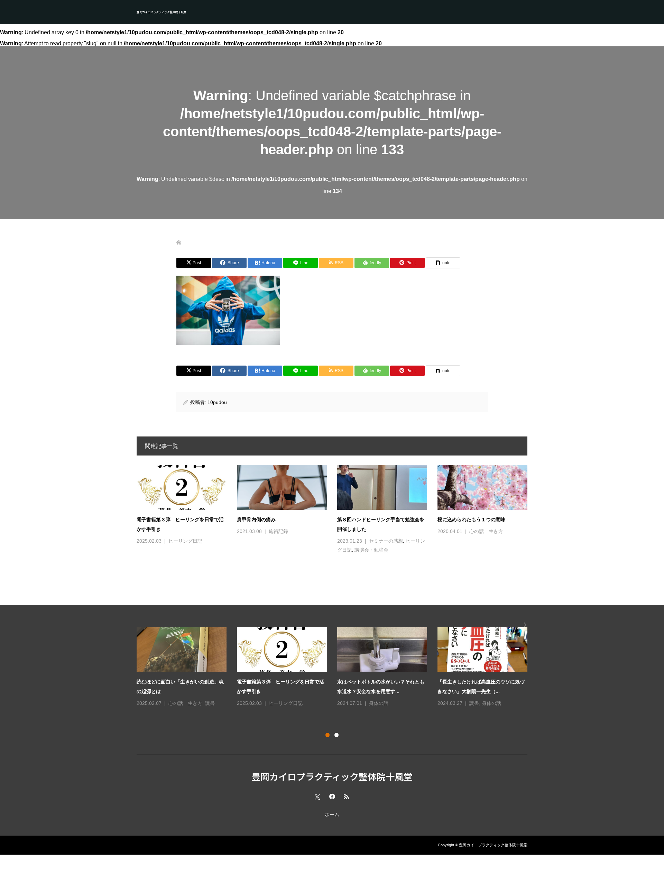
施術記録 (278, 531)
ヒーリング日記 (185, 541)
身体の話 (378, 703)
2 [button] (336, 735)
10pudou (217, 402)
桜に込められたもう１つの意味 (471, 519)
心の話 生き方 (486, 531)
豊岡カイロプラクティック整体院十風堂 (161, 12)
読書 (210, 703)
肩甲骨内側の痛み (256, 519)
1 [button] (327, 735)
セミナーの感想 (386, 541)
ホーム (332, 814)
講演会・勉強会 (371, 550)
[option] (337, 667)
